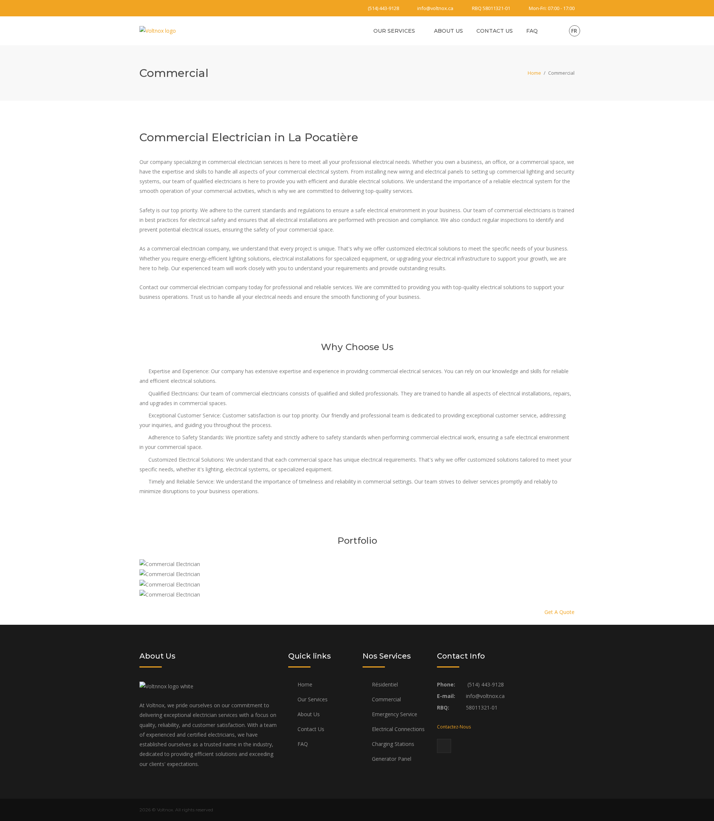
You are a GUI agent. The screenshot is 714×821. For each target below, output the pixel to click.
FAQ (532, 31)
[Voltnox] (157, 30)
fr (574, 30)
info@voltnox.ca (435, 8)
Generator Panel (391, 758)
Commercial (386, 699)
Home (534, 73)
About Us (448, 31)
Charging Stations (393, 743)
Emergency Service (394, 714)
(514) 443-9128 (383, 8)
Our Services (394, 31)
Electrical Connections (398, 729)
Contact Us (494, 31)
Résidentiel (385, 684)
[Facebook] (143, 8)
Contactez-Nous (454, 727)
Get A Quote (559, 611)
